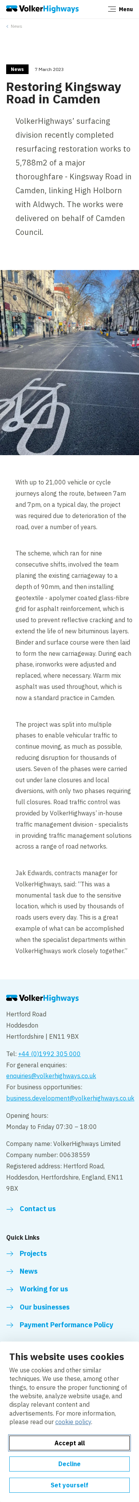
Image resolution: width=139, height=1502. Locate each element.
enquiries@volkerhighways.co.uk (51, 1076)
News (16, 26)
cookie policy (73, 1422)
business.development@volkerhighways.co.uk (70, 1098)
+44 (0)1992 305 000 (49, 1054)
